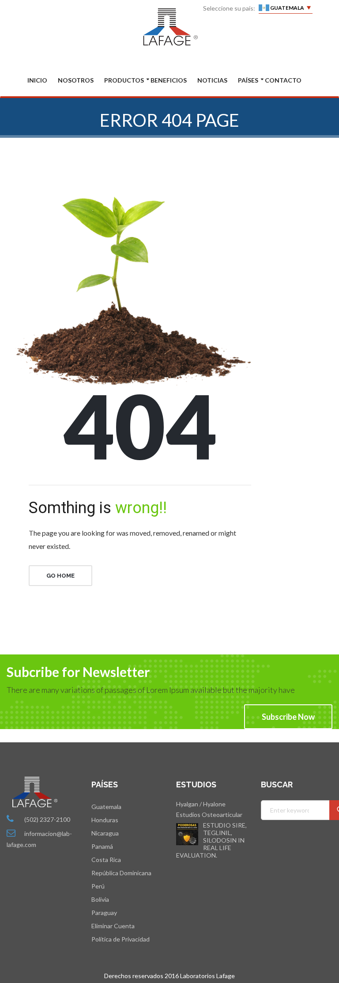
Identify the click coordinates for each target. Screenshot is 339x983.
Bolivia (100, 899)
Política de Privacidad (120, 939)
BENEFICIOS (169, 80)
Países (248, 80)
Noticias (212, 80)
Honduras (104, 820)
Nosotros (76, 80)
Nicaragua (105, 833)
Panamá (102, 846)
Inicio (37, 80)
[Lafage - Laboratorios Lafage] (169, 26)
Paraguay (104, 912)
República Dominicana (121, 873)
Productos (124, 80)
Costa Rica (106, 859)
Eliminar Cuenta (113, 926)
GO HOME (60, 575)
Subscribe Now (288, 717)
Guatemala (106, 806)
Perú (98, 886)
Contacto (283, 80)
